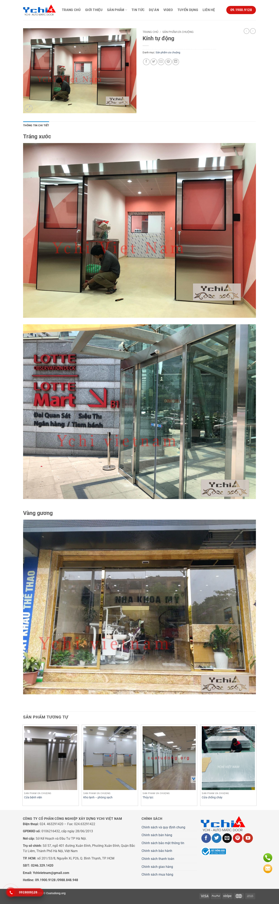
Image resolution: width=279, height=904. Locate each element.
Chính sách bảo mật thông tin (163, 843)
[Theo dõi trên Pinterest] (237, 838)
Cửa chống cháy (212, 797)
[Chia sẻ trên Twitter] (153, 61)
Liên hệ (209, 10)
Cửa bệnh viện (33, 797)
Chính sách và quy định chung (163, 827)
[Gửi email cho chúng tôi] (227, 838)
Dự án (154, 10)
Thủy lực (148, 797)
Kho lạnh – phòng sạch (98, 797)
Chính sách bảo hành (157, 851)
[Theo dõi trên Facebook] (206, 838)
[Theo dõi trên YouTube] (248, 838)
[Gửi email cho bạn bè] (161, 61)
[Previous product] (253, 31)
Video (168, 10)
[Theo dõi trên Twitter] (216, 838)
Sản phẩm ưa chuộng (178, 32)
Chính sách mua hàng (157, 874)
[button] (28, 108)
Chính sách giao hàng (157, 867)
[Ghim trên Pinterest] (168, 61)
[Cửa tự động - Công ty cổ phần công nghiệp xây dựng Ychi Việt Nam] (39, 10)
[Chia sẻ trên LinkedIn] (175, 61)
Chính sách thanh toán (158, 859)
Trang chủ (71, 10)
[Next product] (246, 31)
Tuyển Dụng (187, 10)
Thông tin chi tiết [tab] (36, 125)
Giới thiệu (94, 10)
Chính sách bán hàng (157, 835)
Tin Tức (138, 10)
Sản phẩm (115, 10)
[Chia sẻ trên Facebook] (146, 61)
